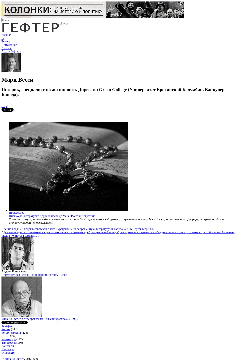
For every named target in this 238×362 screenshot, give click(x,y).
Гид (3, 38)
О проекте (8, 352)
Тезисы (6, 41)
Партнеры (7, 349)
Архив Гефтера (11, 51)
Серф (4, 106)
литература (8, 339)
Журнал (6, 34)
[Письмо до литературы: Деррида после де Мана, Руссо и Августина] (68, 210)
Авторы (6, 48)
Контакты (7, 346)
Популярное (9, 44)
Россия (5, 329)
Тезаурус (6, 326)
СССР (5, 336)
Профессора (16, 212)
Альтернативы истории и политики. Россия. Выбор (34, 274)
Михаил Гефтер (14, 358)
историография (11, 332)
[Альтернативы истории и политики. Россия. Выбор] (21, 316)
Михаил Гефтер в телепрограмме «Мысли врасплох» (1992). (39, 318)
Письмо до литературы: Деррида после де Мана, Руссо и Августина (52, 216)
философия (8, 342)
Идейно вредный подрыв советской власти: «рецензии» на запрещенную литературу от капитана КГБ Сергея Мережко (77, 229)
